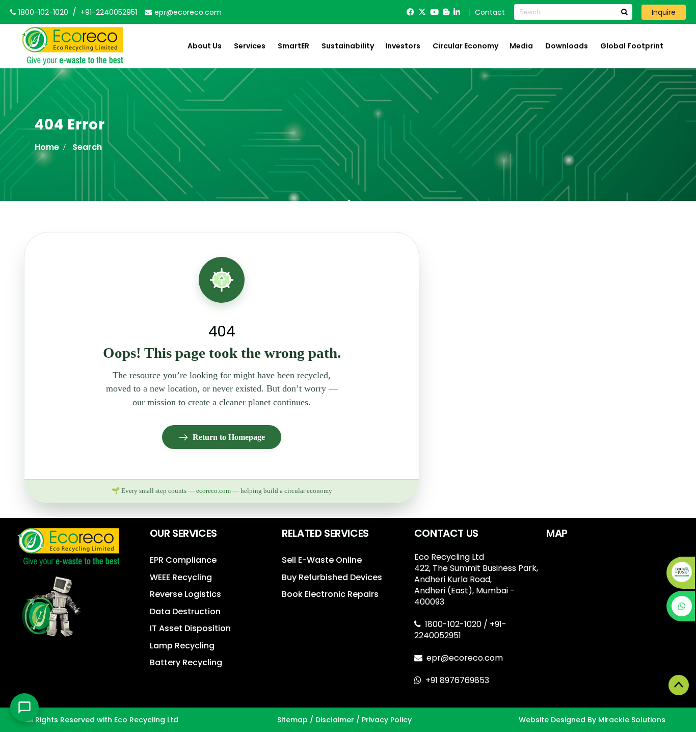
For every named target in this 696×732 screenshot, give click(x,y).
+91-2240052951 (109, 12)
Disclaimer (334, 720)
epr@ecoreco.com (464, 658)
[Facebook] (410, 12)
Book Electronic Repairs (330, 594)
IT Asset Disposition (190, 628)
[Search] (624, 12)
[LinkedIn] (456, 12)
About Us (205, 46)
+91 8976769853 (457, 680)
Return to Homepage (229, 437)
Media (521, 46)
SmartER (293, 46)
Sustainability (348, 46)
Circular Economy (465, 46)
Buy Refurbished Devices (332, 577)
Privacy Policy (387, 720)
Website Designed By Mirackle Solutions (592, 720)
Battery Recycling (186, 662)
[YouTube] (434, 12)
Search (87, 147)
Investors (402, 46)
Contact (490, 12)
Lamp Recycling (182, 645)
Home (47, 147)
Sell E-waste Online (322, 560)
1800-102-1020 (454, 624)
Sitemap (292, 720)
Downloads (566, 46)
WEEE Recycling (181, 577)
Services (249, 46)
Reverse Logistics (185, 594)
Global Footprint (631, 46)
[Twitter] (422, 12)
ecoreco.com (213, 490)
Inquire (664, 12)
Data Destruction (185, 611)
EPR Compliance (183, 560)
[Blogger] (446, 12)
